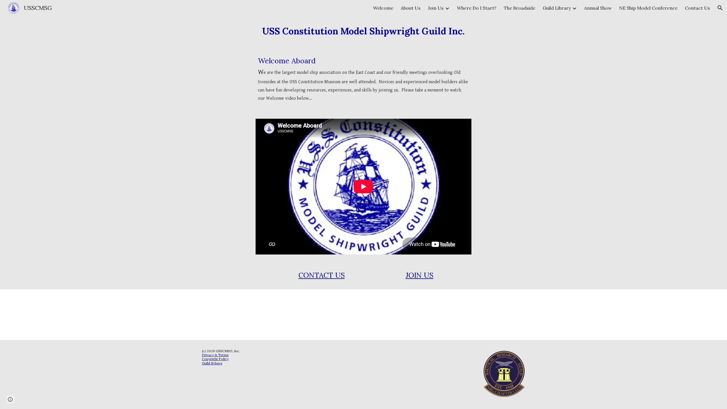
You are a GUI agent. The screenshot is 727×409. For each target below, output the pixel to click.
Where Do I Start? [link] (476, 8)
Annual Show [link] (598, 8)
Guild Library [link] (557, 8)
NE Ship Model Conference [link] (648, 8)
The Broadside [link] (519, 8)
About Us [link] (411, 8)
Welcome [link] (383, 8)
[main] (363, 31)
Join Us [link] (436, 8)
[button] (720, 8)
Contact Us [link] (697, 8)
